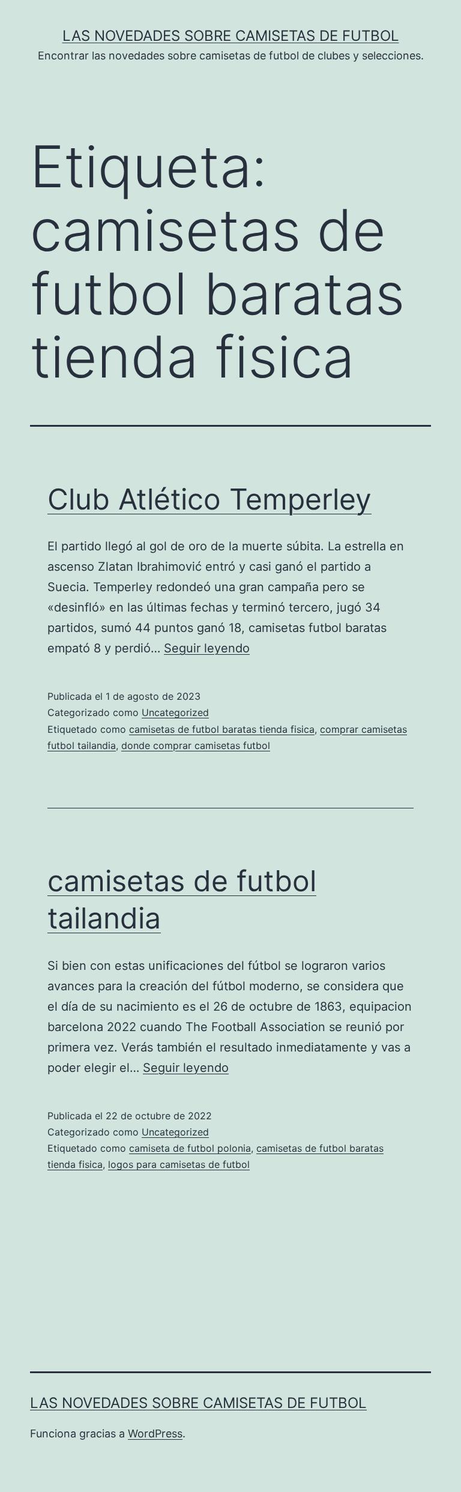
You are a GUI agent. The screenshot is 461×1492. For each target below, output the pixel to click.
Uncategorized (175, 712)
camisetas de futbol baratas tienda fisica (222, 729)
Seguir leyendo (207, 648)
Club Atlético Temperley (209, 499)
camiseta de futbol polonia (190, 1148)
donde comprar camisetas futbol (195, 745)
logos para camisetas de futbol (179, 1164)
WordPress (155, 1433)
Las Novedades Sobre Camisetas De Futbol (230, 35)
